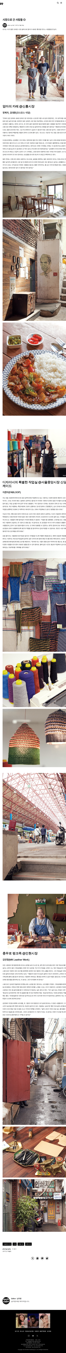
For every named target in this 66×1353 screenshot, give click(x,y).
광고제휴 (49, 1331)
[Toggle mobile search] (58, 3)
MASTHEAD (43, 1331)
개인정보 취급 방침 (29, 1331)
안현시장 (28, 1244)
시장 (14, 1244)
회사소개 (22, 1331)
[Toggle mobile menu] (61, 3)
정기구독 (17, 1331)
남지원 (12, 25)
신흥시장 (20, 1244)
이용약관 (37, 1331)
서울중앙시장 (7, 1244)
